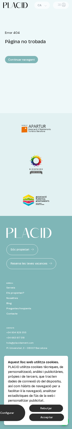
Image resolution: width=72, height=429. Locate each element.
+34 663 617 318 (15, 337)
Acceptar (46, 417)
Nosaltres (12, 298)
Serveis (10, 287)
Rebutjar (46, 408)
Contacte (12, 313)
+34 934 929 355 (16, 332)
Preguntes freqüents (18, 308)
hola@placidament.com (20, 342)
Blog (9, 303)
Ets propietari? (15, 292)
